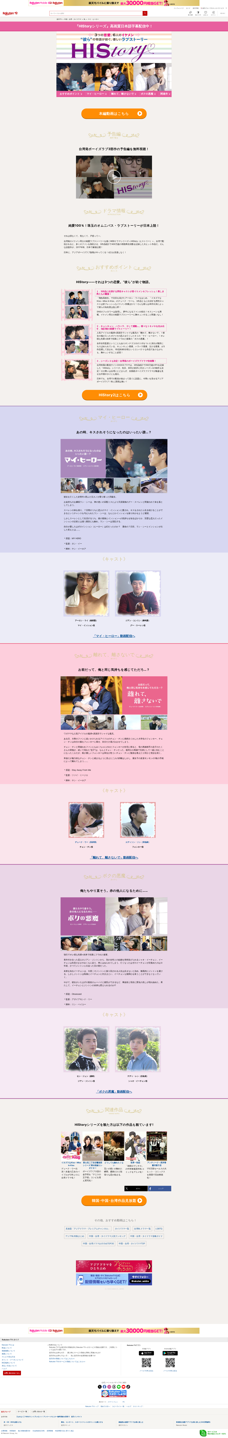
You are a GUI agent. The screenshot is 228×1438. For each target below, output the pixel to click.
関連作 (164, 93)
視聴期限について (8, 1351)
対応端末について (8, 1363)
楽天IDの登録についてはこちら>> (62, 1358)
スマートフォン (113, 1402)
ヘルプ (4, 1369)
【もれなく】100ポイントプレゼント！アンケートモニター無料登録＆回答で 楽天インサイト (49, 1417)
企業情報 (4, 1431)
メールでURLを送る (146, 1371)
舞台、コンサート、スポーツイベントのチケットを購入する (82, 1422)
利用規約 (13, 1431)
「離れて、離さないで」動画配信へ (114, 857)
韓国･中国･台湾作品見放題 (114, 1200)
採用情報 (50, 1431)
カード (188, 8)
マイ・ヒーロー (95, 93)
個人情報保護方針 (24, 1431)
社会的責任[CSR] (39, 1431)
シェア (161, 1188)
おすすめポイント (70, 93)
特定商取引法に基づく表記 (64, 1431)
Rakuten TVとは (8, 1345)
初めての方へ (105, 1406)
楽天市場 (195, 8)
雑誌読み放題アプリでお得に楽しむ (131, 1422)
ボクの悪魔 (147, 93)
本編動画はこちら (114, 113)
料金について (7, 1348)
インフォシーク (179, 8)
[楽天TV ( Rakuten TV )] (10, 15)
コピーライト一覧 (118, 1406)
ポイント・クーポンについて (12, 1360)
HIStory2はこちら (114, 395)
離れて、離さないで (122, 93)
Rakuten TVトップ (92, 1406)
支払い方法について (9, 1366)
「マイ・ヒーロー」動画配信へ (114, 636)
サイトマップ (137, 1406)
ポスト (138, 1188)
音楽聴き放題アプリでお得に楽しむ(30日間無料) (193, 1422)
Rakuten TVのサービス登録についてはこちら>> (67, 1361)
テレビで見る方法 (8, 1357)
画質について (7, 1354)
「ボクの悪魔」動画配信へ (114, 1091)
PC (124, 1402)
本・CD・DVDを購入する (12, 1422)
